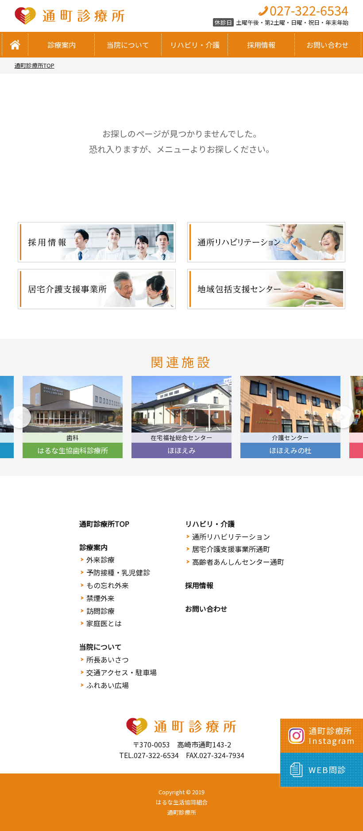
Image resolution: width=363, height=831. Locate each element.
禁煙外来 (100, 598)
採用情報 (261, 44)
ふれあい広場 (107, 685)
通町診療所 (181, 812)
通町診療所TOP (34, 65)
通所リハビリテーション (231, 536)
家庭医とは (104, 623)
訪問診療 (100, 610)
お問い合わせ (327, 44)
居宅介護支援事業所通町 (231, 549)
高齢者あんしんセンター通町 (238, 561)
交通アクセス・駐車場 (121, 672)
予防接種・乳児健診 (118, 572)
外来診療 (100, 559)
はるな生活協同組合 (182, 802)
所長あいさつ (107, 659)
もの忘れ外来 (107, 585)
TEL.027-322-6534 (149, 755)
